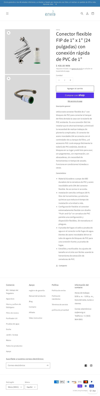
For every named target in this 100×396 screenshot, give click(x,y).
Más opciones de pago (75, 101)
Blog (31, 301)
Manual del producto (37, 296)
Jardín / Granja (12, 335)
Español (29, 387)
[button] (7, 13)
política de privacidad (60, 310)
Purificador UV (11, 318)
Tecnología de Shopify (87, 390)
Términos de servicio (60, 304)
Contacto (32, 307)
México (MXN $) (13, 387)
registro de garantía (37, 290)
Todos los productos (14, 346)
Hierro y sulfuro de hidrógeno (13, 305)
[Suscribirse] (47, 365)
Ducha (8, 329)
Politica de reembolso (56, 297)
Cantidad (59, 75)
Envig (79, 390)
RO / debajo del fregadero (12, 291)
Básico (8, 340)
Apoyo (8, 351)
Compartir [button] (63, 266)
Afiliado (32, 312)
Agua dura (10, 299)
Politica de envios (59, 290)
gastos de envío (77, 69)
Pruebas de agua (12, 324)
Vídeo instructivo (35, 318)
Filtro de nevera (12, 313)
